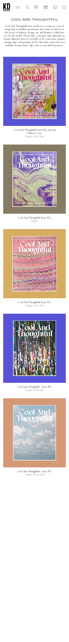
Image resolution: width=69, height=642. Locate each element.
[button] (27, 7)
